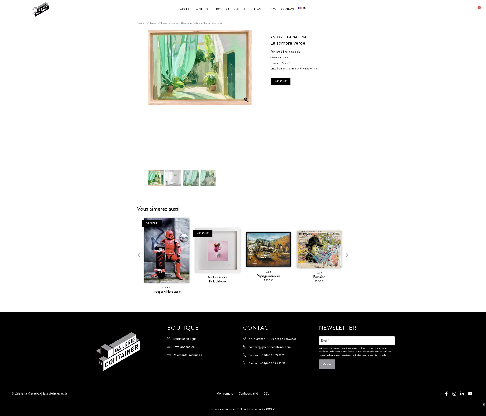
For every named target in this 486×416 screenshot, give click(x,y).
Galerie (240, 9)
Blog (273, 9)
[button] (302, 8)
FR (304, 7)
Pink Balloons (217, 281)
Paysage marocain (268, 275)
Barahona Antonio (191, 23)
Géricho (166, 287)
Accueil (186, 9)
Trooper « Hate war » (167, 291)
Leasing (260, 9)
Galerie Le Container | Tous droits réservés (41, 393)
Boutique (223, 9)
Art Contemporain (168, 23)
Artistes (202, 9)
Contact (287, 9)
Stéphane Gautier (217, 277)
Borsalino (319, 276)
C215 (268, 271)
